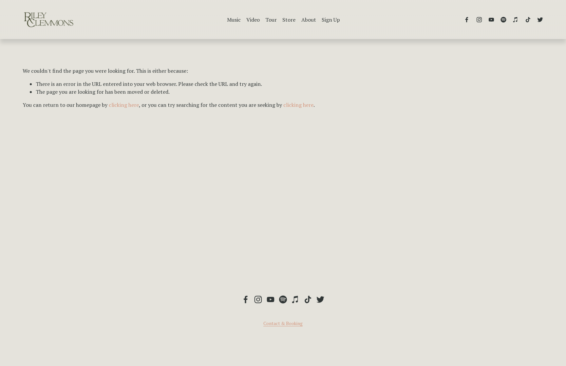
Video (253, 19)
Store (288, 19)
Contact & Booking (283, 323)
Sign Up (331, 19)
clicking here (124, 104)
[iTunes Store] (515, 19)
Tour (271, 19)
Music (234, 19)
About (308, 19)
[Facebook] (466, 19)
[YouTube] (491, 19)
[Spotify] (503, 19)
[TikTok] (528, 19)
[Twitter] (540, 19)
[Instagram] (479, 19)
